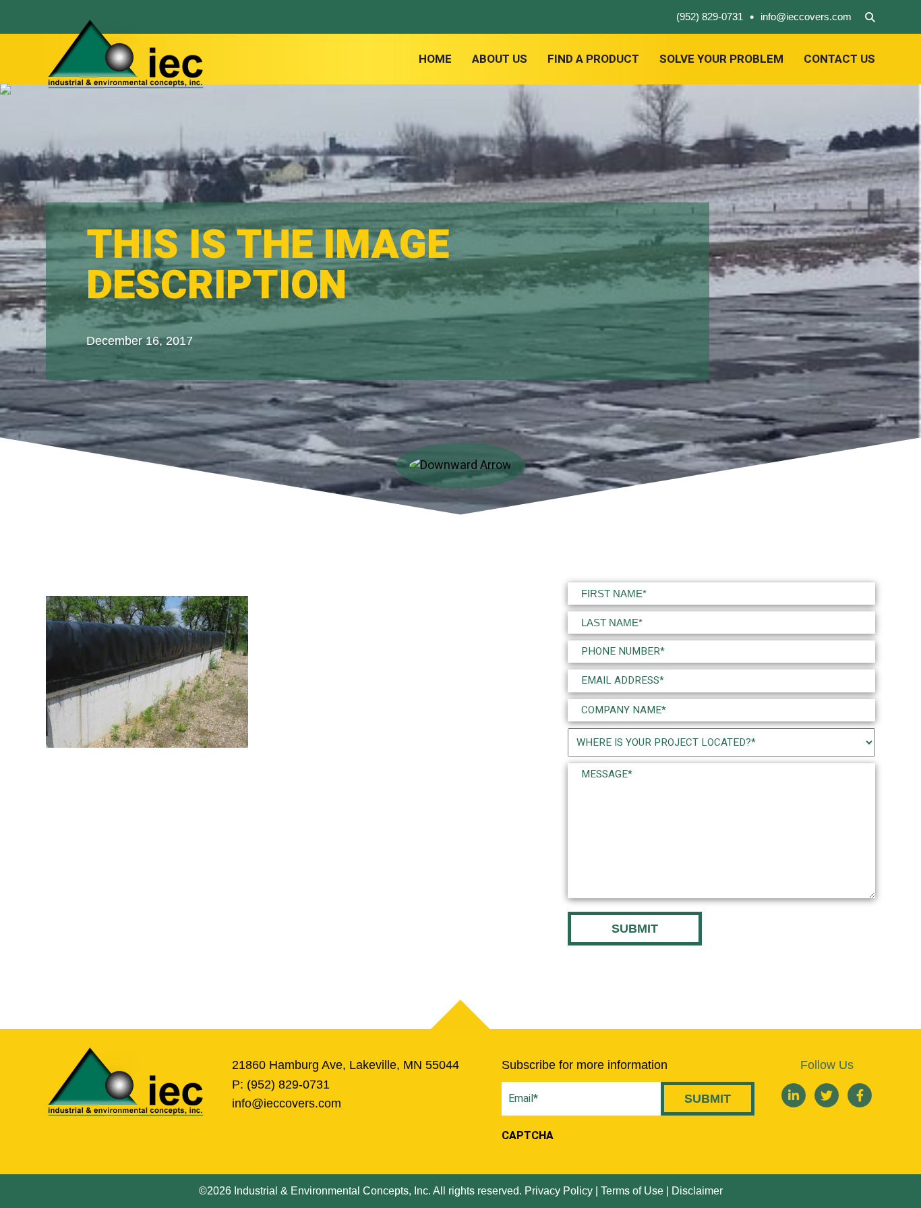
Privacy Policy (559, 1191)
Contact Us (839, 59)
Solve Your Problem (721, 59)
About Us (499, 59)
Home (435, 59)
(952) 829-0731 (709, 16)
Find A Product (593, 59)
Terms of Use (632, 1191)
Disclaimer (697, 1191)
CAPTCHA (528, 1136)
